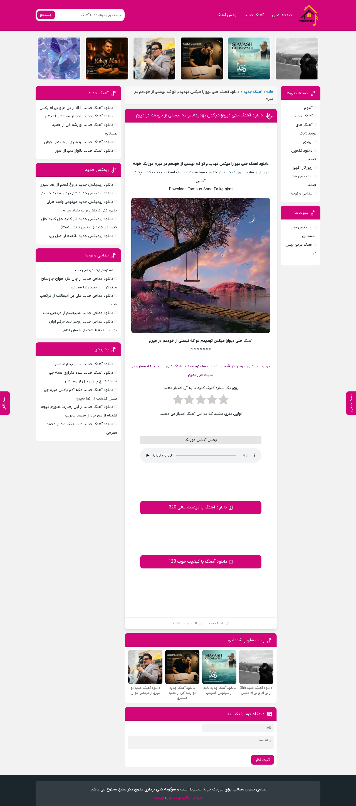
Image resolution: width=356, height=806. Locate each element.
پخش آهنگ (226, 15)
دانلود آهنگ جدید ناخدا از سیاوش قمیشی (79, 116)
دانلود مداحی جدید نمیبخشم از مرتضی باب (78, 313)
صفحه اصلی (282, 15)
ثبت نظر (262, 760)
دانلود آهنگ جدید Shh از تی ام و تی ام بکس (76, 108)
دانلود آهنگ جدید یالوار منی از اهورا (84, 150)
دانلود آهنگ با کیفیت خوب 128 (198, 561)
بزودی (308, 142)
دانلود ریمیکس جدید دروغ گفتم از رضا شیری (76, 184)
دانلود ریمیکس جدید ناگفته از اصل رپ (81, 236)
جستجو (46, 15)
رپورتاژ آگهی (303, 167)
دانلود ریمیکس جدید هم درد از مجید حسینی (76, 193)
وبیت (159, 797)
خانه (269, 91)
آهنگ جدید (254, 15)
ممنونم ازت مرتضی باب (94, 270)
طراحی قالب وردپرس (184, 797)
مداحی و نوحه (301, 193)
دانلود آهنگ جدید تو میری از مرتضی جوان (78, 142)
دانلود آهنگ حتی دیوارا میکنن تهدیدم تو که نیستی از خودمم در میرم (199, 115)
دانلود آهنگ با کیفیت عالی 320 (198, 507)
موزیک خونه (233, 172)
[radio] (223, 401)
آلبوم (308, 108)
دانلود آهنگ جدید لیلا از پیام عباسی (84, 364)
